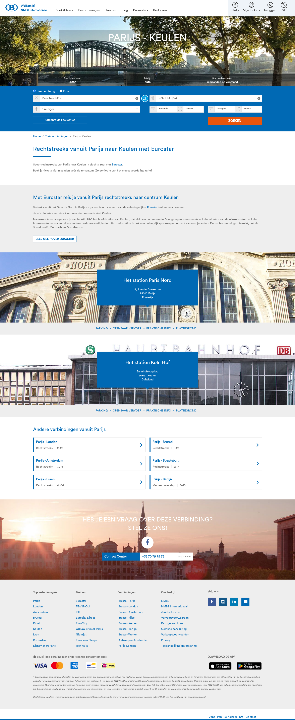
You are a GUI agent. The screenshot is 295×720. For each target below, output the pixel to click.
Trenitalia (82, 645)
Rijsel (36, 623)
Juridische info (170, 612)
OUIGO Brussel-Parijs (89, 629)
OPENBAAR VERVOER (127, 328)
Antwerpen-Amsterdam (133, 640)
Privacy (165, 640)
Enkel (66, 91)
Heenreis (163, 109)
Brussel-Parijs (126, 601)
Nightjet (81, 634)
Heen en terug (45, 91)
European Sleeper (87, 640)
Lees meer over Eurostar (55, 239)
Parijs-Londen (127, 645)
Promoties (140, 10)
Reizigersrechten (172, 623)
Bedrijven (160, 10)
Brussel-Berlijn (127, 629)
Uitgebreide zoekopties (60, 120)
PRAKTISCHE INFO (159, 328)
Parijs (36, 601)
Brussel (37, 617)
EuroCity (81, 623)
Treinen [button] (110, 10)
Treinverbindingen (56, 136)
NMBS (165, 601)
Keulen (37, 629)
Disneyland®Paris (44, 645)
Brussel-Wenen (127, 634)
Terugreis (221, 109)
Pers (220, 717)
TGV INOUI (83, 606)
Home (37, 136)
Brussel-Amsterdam (130, 612)
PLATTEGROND (186, 328)
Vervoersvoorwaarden (175, 617)
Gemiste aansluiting (174, 629)
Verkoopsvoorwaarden (175, 634)
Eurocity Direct (85, 617)
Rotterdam (40, 640)
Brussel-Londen (128, 606)
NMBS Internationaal (174, 606)
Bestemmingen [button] (89, 10)
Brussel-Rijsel (126, 617)
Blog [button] (124, 10)
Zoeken (234, 120)
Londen (38, 606)
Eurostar (117, 164)
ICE (78, 612)
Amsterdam (40, 612)
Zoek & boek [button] (64, 10)
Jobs (212, 717)
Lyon (36, 634)
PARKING (102, 328)
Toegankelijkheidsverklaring (179, 645)
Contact (251, 717)
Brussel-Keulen (127, 623)
